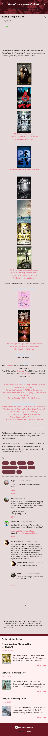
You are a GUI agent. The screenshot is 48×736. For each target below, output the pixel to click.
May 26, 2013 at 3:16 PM (22, 498)
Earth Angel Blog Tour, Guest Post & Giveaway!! (24, 414)
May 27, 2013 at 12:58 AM (28, 522)
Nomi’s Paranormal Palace (27, 533)
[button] (45, 17)
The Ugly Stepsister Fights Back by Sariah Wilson (24, 344)
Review (31, 467)
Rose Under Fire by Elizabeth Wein (24, 273)
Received (23, 467)
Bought (5, 463)
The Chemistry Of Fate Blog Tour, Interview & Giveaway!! (24, 409)
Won (19, 472)
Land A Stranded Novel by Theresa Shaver (24, 346)
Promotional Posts (10, 467)
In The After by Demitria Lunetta (23, 139)
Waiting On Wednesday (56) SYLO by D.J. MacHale (24, 390)
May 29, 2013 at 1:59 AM (32, 573)
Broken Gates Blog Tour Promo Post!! (24, 417)
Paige (13, 481)
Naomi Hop (15, 522)
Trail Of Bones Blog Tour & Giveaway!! (24, 412)
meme (30, 463)
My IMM (13, 490)
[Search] (45, 4)
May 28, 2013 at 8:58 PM (35, 562)
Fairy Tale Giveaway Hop (14, 672)
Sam (12, 498)
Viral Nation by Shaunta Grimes (24, 278)
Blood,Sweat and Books (24, 4)
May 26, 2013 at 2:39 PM (23, 481)
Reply (13, 494)
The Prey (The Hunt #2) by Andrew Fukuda (24, 170)
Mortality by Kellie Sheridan (24, 134)
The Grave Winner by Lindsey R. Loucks (24, 270)
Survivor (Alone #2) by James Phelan (24, 137)
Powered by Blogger (25, 727)
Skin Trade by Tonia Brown (24, 349)
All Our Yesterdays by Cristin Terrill (24, 275)
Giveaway (9, 366)
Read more (41, 666)
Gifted (13, 463)
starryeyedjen (16, 541)
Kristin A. (20, 573)
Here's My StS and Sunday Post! (22, 531)
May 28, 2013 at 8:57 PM (29, 541)
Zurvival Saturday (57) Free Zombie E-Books (24, 398)
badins (29, 731)
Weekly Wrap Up (9, 472)
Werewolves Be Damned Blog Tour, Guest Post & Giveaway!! (24, 406)
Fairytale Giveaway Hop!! (14, 698)
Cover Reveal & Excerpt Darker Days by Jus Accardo (24, 420)
